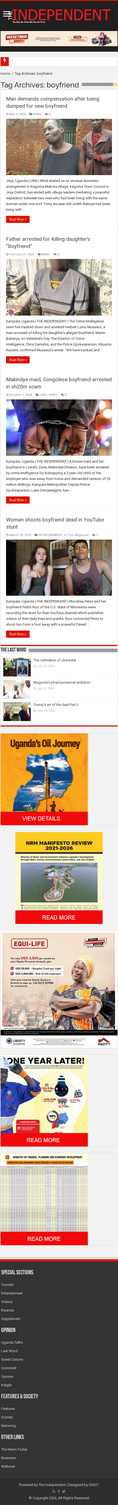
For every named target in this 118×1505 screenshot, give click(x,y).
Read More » (17, 219)
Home (5, 73)
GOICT (94, 1485)
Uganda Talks (12, 1342)
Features (8, 1409)
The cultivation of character (54, 660)
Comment (8, 1368)
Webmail (8, 1466)
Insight (6, 1385)
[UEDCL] (44, 1100)
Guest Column (12, 1359)
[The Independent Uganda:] (59, 14)
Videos (6, 1302)
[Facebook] (58, 1491)
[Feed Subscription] (115, 84)
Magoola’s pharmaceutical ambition (61, 682)
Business (8, 1458)
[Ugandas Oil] (44, 779)
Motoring (8, 1426)
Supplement (10, 1319)
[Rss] (54, 1491)
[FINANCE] (44, 1199)
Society (7, 1417)
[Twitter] (63, 1491)
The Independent (52, 1485)
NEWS (37, 114)
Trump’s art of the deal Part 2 (55, 705)
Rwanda (7, 1310)
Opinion (7, 1376)
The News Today (14, 1449)
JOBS (43, 395)
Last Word (9, 1351)
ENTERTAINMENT (50, 535)
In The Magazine (76, 535)
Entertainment (12, 1293)
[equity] (59, 989)
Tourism (7, 1285)
